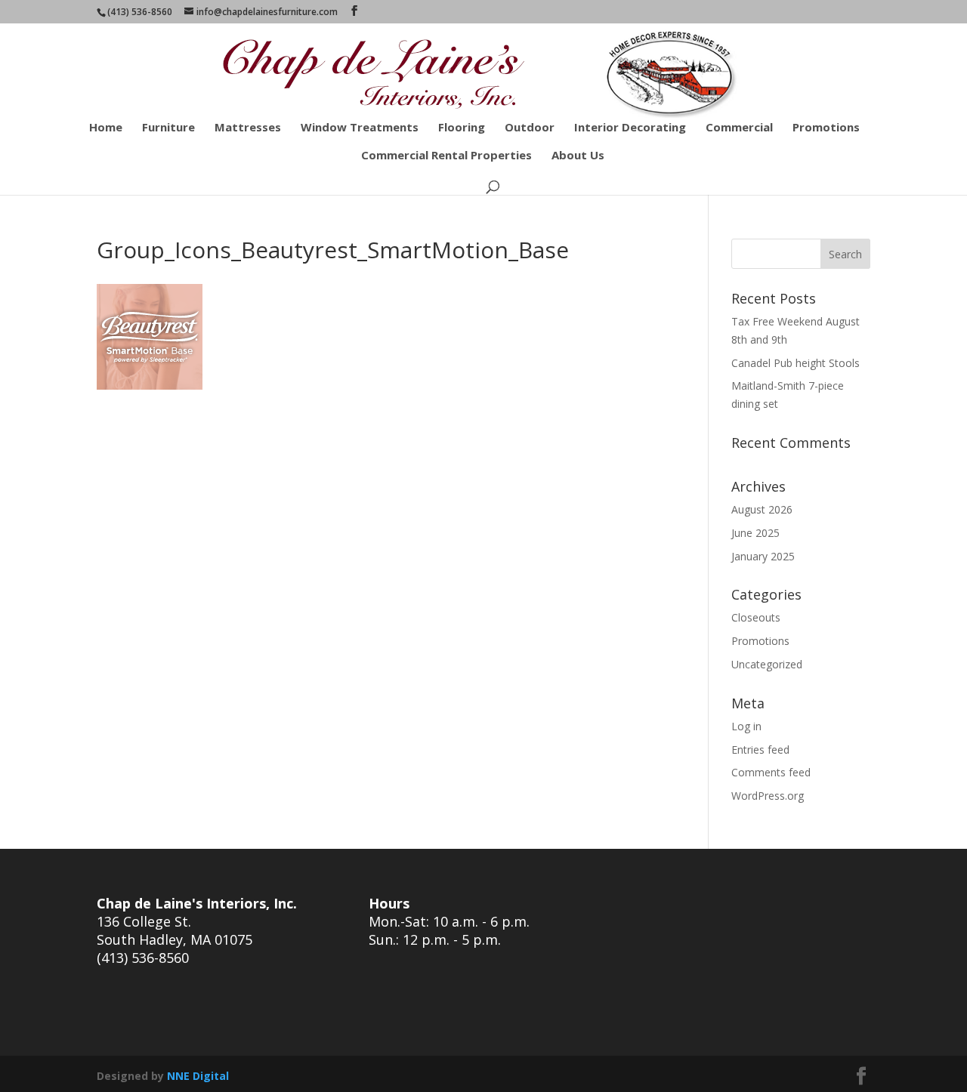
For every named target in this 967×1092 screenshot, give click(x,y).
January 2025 (763, 556)
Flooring (461, 128)
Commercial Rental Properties (446, 156)
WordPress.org (767, 795)
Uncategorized (766, 664)
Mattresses (248, 128)
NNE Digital (198, 1076)
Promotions (826, 128)
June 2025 (755, 533)
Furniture (168, 128)
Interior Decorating (630, 128)
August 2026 (761, 509)
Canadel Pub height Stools (795, 363)
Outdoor (530, 128)
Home (105, 128)
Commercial (739, 128)
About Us (577, 156)
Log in (746, 726)
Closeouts (755, 617)
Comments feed (771, 772)
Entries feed (760, 749)
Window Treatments (360, 128)
